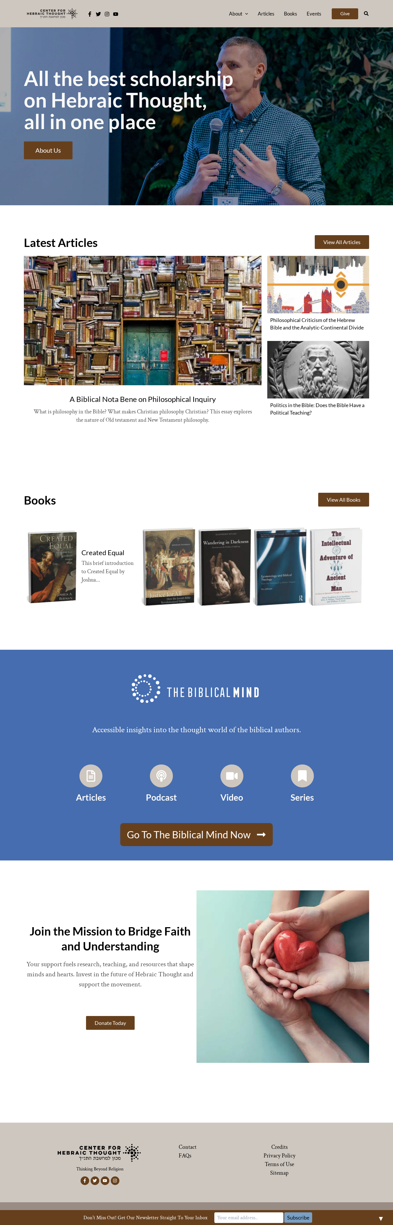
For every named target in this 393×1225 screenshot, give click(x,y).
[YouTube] (115, 14)
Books (290, 14)
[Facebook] (89, 14)
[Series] (302, 775)
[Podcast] (161, 775)
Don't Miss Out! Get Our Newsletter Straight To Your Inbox (145, 1217)
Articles (266, 14)
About (235, 14)
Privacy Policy (279, 1155)
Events (314, 14)
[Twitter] (98, 14)
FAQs (185, 1155)
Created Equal (102, 552)
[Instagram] (107, 14)
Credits (279, 1147)
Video (231, 797)
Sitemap (279, 1173)
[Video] (231, 775)
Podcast (161, 797)
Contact (188, 1147)
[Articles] (90, 775)
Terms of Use (279, 1164)
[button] (245, 14)
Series (302, 797)
